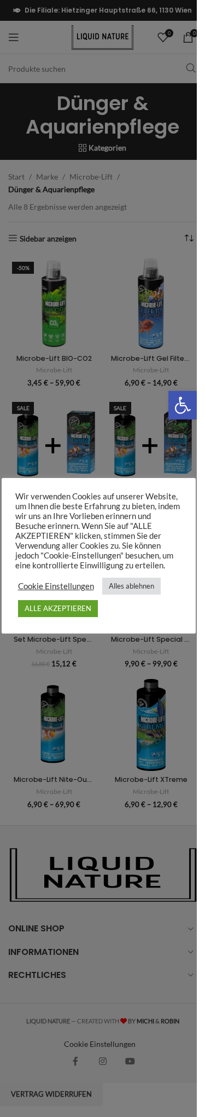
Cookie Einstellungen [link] (56, 586)
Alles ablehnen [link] (131, 585)
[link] (182, 405)
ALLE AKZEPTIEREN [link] (58, 608)
